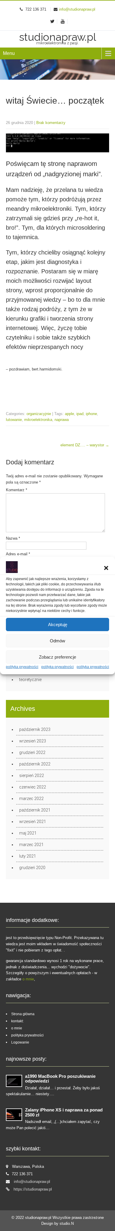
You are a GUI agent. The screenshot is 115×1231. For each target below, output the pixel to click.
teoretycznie (30, 679)
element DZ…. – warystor (84, 445)
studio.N (67, 1223)
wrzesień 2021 (32, 821)
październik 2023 (34, 729)
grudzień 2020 (32, 867)
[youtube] (63, 21)
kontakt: (17, 1021)
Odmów (57, 640)
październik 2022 (34, 764)
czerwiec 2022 (32, 787)
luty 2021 (27, 856)
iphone (91, 414)
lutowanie (14, 419)
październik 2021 (34, 810)
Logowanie (20, 1042)
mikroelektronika (38, 419)
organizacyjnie (39, 414)
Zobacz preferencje (57, 656)
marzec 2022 (31, 798)
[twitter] (52, 21)
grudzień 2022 (32, 752)
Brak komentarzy (50, 122)
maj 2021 (28, 833)
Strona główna (22, 1014)
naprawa (62, 419)
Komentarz (16, 490)
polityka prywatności (22, 667)
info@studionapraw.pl (77, 9)
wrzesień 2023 (32, 741)
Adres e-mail (18, 554)
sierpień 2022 (31, 775)
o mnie (28, 979)
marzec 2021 (31, 844)
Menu (9, 53)
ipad (79, 414)
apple (69, 414)
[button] (106, 568)
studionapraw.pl (38, 1217)
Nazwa (13, 538)
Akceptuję (57, 624)
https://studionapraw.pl (33, 1189)
